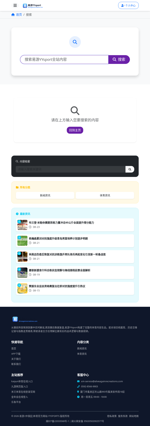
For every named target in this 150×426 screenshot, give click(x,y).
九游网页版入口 (19, 386)
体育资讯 (105, 195)
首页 (18, 15)
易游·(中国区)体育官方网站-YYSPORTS (39, 416)
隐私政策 (112, 416)
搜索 (121, 59)
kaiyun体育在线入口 (22, 381)
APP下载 (15, 353)
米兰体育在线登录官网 (23, 391)
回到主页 (75, 130)
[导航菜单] (15, 5)
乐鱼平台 (16, 402)
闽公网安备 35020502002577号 (87, 421)
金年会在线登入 (19, 396)
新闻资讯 (45, 195)
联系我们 (16, 364)
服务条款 (123, 416)
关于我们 (16, 358)
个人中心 (130, 5)
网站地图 (134, 416)
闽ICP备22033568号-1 (57, 421)
